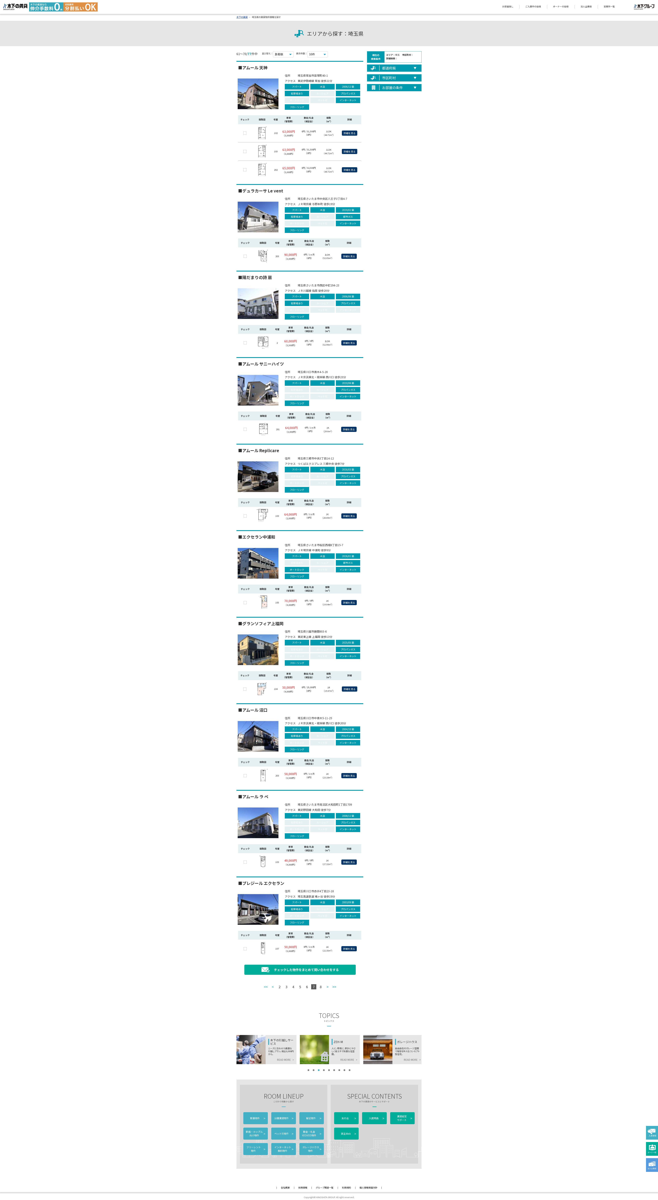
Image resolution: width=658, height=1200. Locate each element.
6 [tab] (334, 1070)
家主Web (348, 1133)
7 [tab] (339, 1070)
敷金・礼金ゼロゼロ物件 (311, 1133)
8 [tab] (344, 1070)
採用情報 (302, 1187)
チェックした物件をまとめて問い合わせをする (306, 969)
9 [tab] (349, 1070)
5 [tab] (329, 1070)
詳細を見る (350, 133)
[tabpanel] (266, 1049)
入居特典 (376, 1118)
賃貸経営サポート (404, 1118)
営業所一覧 (609, 6)
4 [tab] (324, 1070)
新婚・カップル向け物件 (255, 1133)
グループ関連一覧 (324, 1187)
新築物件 (257, 1118)
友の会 (348, 1118)
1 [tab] (308, 1070)
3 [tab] (319, 1070)
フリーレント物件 (255, 1148)
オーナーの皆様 (561, 6)
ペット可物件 (283, 1133)
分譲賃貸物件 (283, 1118)
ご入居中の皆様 (533, 6)
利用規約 (346, 1187)
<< (266, 986)
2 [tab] (313, 1070)
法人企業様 (586, 6)
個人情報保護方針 (368, 1187)
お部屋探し (507, 6)
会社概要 (285, 1187)
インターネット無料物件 (283, 1148)
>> (334, 986)
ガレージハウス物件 (311, 1148)
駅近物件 (313, 1118)
